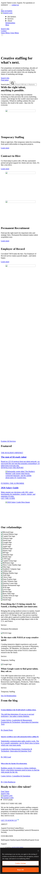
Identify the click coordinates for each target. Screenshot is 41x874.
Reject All (20, 870)
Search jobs (5, 84)
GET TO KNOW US (9, 820)
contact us (15, 5)
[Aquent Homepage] (6, 13)
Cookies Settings (20, 863)
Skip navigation (6, 11)
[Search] (12, 83)
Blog (7, 25)
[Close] (2, 9)
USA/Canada (8, 800)
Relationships (10, 23)
